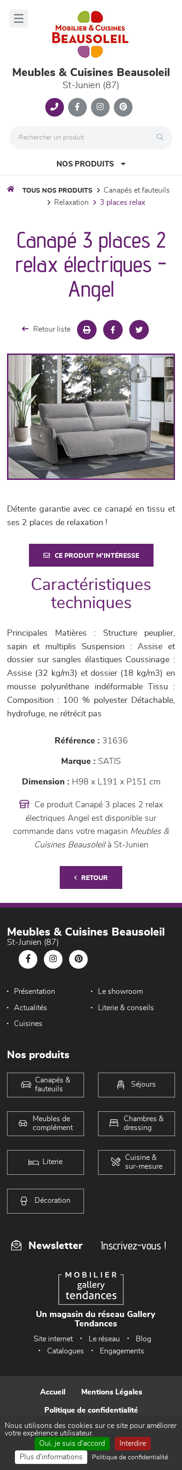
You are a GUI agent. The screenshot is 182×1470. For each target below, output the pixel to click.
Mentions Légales (111, 1392)
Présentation (34, 991)
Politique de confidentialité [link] (130, 1457)
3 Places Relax (122, 202)
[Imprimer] (87, 330)
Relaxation (71, 202)
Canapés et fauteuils (137, 190)
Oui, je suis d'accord (72, 1443)
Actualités (30, 1008)
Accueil (52, 1392)
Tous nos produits (57, 190)
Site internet (53, 1339)
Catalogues (65, 1351)
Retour (94, 878)
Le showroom (120, 991)
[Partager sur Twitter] (139, 330)
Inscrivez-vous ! (133, 1245)
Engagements (122, 1351)
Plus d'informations (51, 1457)
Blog (143, 1339)
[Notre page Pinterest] (123, 107)
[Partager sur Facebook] (113, 330)
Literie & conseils (126, 1008)
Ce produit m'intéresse (97, 556)
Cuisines (28, 1023)
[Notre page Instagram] (100, 107)
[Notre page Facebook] (77, 107)
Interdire (132, 1443)
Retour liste (51, 329)
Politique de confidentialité (91, 1410)
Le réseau (104, 1339)
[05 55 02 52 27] (54, 107)
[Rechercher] (162, 137)
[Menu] (18, 18)
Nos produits (85, 164)
